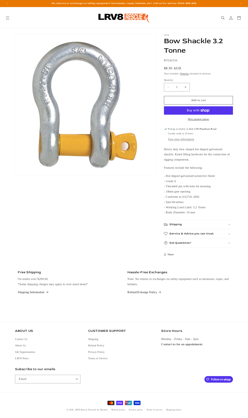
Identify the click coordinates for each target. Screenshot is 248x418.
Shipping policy (174, 410)
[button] (8, 18)
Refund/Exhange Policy (142, 292)
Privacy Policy (96, 352)
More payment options (198, 119)
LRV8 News (22, 358)
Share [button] (171, 254)
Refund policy (118, 410)
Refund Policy (96, 345)
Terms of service (154, 410)
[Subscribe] (76, 379)
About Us (20, 345)
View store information (181, 139)
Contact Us (21, 339)
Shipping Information (31, 292)
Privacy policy (136, 410)
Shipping (184, 73)
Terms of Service (98, 358)
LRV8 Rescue (81, 410)
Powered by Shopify (98, 410)
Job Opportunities (25, 352)
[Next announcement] (241, 3)
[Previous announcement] (7, 3)
